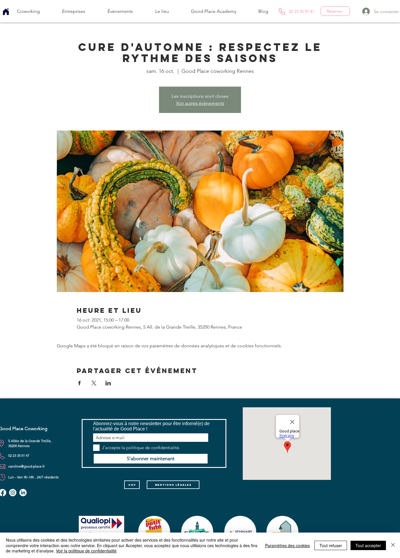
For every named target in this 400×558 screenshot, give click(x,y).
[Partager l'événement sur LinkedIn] (108, 383)
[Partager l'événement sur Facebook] (79, 383)
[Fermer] (392, 545)
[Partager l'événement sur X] (94, 383)
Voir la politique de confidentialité (86, 551)
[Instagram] (12, 492)
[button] (28, 11)
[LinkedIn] (23, 492)
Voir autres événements (200, 103)
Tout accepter (368, 545)
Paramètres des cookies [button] (287, 545)
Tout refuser (330, 545)
